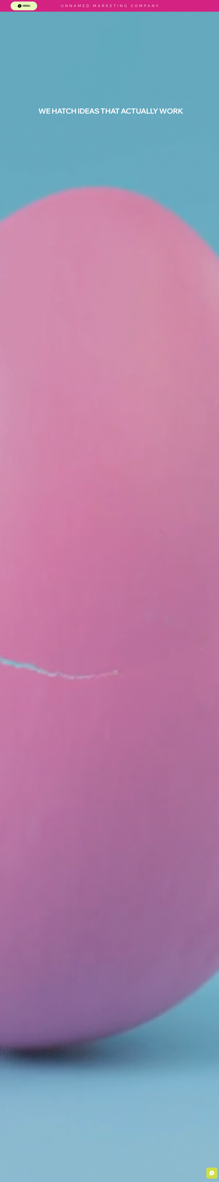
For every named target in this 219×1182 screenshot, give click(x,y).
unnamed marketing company (110, 6)
